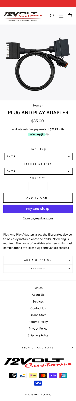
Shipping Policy (38, 335)
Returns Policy (38, 322)
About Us (38, 294)
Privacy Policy (38, 328)
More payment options (38, 218)
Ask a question (38, 260)
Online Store (38, 315)
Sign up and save (38, 347)
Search (38, 288)
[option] (38, 3)
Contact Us (38, 308)
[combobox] (38, 156)
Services (38, 301)
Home (37, 105)
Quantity (38, 178)
